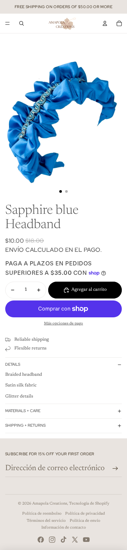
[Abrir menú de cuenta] (105, 23)
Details (12, 364)
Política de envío (85, 521)
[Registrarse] (115, 468)
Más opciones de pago (63, 323)
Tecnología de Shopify (89, 504)
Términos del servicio (46, 521)
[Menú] (7, 23)
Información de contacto (63, 528)
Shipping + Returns (25, 425)
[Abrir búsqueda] (21, 23)
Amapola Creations (49, 504)
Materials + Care (22, 410)
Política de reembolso (42, 514)
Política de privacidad (85, 514)
